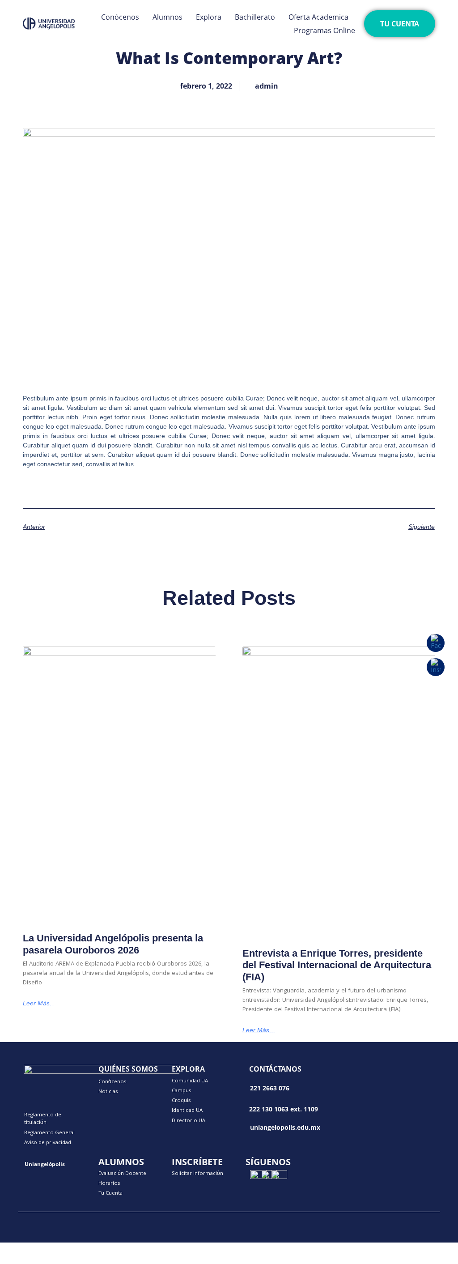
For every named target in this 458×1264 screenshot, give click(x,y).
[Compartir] (93, 1248)
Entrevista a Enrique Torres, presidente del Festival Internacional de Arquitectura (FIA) (336, 965)
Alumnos (167, 17)
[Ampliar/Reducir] (18, 1248)
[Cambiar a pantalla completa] (55, 1248)
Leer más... (39, 1003)
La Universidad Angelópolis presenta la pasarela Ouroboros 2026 (113, 943)
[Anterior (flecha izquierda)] (18, 1259)
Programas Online (324, 30)
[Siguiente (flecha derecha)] (55, 1259)
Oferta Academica (318, 17)
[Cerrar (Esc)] (130, 1248)
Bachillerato (255, 17)
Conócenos (120, 17)
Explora (208, 17)
